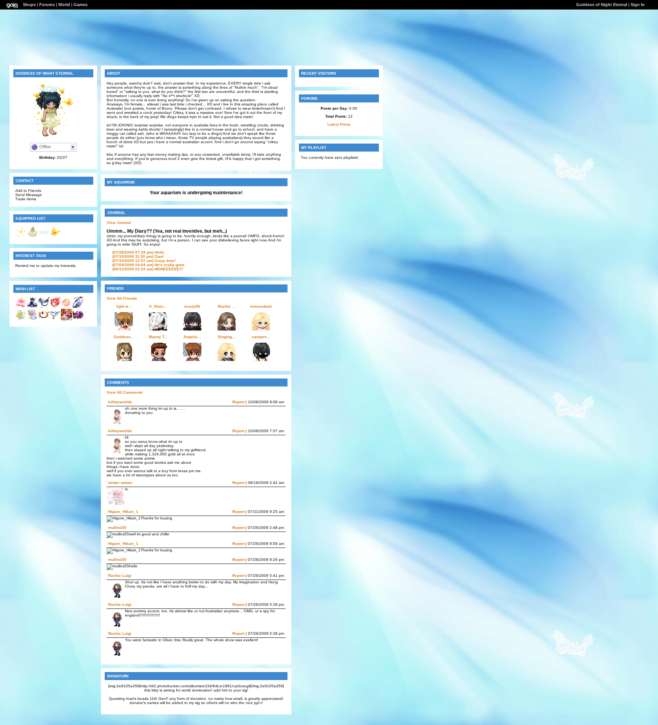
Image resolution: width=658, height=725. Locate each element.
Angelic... (192, 337)
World (64, 4)
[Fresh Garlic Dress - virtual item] (32, 236)
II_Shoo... (158, 306)
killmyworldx (120, 402)
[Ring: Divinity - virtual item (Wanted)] (78, 307)
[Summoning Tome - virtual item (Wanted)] (32, 319)
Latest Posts (339, 124)
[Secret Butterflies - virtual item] (55, 236)
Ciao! (138, 256)
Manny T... (158, 337)
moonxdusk (261, 306)
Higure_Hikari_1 (123, 511)
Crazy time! (144, 261)
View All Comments (125, 392)
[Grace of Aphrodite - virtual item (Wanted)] (66, 307)
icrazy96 (192, 306)
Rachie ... (226, 306)
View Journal (119, 222)
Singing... (226, 337)
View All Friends (122, 298)
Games (80, 4)
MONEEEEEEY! (147, 269)
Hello (138, 252)
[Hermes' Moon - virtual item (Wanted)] (21, 319)
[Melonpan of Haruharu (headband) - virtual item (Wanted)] (44, 319)
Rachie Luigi (119, 575)
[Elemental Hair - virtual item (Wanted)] (55, 307)
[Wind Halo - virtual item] (44, 236)
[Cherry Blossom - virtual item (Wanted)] (21, 307)
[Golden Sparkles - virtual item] (21, 236)
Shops (29, 4)
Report (238, 402)
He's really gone (148, 265)
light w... (124, 306)
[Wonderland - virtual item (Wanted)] (78, 319)
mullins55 (117, 527)
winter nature (120, 483)
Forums (47, 4)
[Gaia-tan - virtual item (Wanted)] (66, 319)
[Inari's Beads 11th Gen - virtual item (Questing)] (55, 319)
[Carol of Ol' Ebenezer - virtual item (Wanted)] (44, 307)
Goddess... (124, 337)
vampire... (261, 337)
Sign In (638, 4)
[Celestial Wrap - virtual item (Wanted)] (32, 307)
